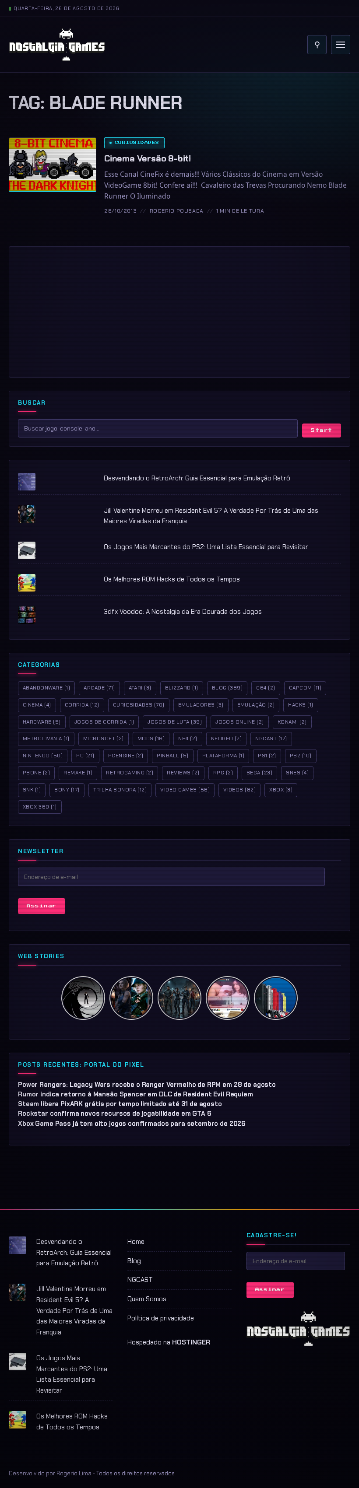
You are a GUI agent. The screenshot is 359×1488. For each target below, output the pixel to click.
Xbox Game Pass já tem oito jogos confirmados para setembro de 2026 (132, 1123)
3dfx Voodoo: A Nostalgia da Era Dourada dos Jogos (183, 611)
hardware (42, 721)
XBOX (280, 789)
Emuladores (201, 704)
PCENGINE (126, 755)
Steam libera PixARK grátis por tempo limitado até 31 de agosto (120, 1103)
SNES (297, 772)
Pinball (172, 755)
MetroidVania (46, 738)
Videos (239, 789)
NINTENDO (43, 755)
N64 (187, 738)
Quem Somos (146, 1299)
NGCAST (140, 1279)
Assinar (41, 906)
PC (85, 755)
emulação (256, 704)
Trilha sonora (120, 789)
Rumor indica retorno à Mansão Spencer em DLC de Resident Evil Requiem (135, 1094)
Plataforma (223, 755)
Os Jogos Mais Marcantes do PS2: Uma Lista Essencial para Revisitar (206, 547)
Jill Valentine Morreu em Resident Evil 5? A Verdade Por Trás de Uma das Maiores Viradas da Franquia (74, 1311)
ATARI (140, 687)
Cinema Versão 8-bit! (147, 158)
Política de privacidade (160, 1318)
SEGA (259, 772)
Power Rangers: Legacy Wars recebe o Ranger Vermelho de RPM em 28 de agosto (147, 1084)
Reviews (183, 772)
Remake (77, 772)
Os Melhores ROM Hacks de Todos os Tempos (172, 579)
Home (135, 1241)
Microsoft (103, 738)
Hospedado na (168, 1342)
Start (321, 430)
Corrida (82, 704)
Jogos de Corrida (104, 721)
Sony (66, 789)
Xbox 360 (40, 806)
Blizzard (181, 687)
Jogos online (239, 721)
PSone (36, 772)
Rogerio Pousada (177, 210)
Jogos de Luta (175, 721)
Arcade (99, 687)
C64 (265, 687)
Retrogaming (129, 772)
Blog (227, 687)
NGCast (271, 738)
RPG (223, 772)
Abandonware (46, 687)
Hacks (300, 704)
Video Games (185, 789)
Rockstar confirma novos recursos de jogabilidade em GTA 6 (114, 1113)
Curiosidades (137, 142)
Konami (292, 721)
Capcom (305, 687)
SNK (32, 789)
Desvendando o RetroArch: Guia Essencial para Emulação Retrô (197, 478)
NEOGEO (226, 738)
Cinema (37, 704)
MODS (151, 738)
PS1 (267, 755)
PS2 (301, 755)
